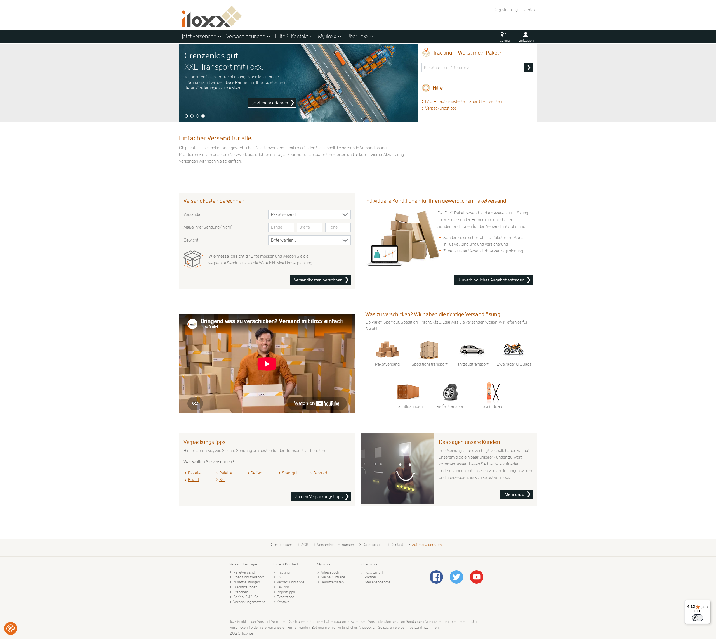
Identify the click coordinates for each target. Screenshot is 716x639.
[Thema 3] (197, 116)
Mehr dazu (514, 494)
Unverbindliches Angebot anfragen (491, 280)
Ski (222, 479)
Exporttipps (285, 597)
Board (193, 479)
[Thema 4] (203, 116)
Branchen (240, 592)
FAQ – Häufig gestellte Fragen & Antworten (463, 101)
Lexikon (283, 587)
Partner (370, 577)
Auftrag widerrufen (427, 544)
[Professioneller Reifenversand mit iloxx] (298, 83)
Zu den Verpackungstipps (319, 496)
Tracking (283, 572)
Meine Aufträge (333, 577)
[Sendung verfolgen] (528, 67)
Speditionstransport (248, 577)
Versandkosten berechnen (318, 280)
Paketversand (244, 572)
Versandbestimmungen (335, 544)
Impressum (283, 544)
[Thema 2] (192, 116)
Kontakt (530, 10)
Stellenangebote (377, 582)
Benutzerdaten (332, 582)
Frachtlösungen (245, 587)
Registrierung (506, 10)
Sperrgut (290, 473)
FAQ (280, 577)
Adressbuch (330, 572)
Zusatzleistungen (246, 582)
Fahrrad (320, 473)
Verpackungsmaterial (249, 602)
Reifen (256, 473)
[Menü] (707, 603)
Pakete (194, 473)
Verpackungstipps (441, 108)
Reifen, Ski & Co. (246, 597)
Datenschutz (372, 544)
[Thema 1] (186, 116)
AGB (304, 544)
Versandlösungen (243, 564)
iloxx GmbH (374, 572)
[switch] (697, 617)
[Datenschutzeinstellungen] (10, 628)
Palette (225, 473)
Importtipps (286, 592)
